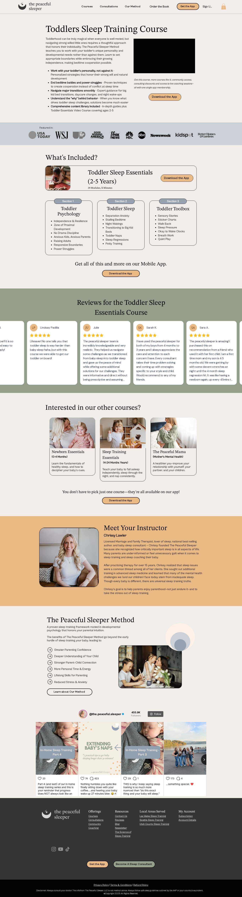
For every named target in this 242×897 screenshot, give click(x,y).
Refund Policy (140, 885)
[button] (223, 6)
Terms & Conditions (121, 885)
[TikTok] (67, 849)
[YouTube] (61, 849)
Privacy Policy (101, 885)
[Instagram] (54, 849)
